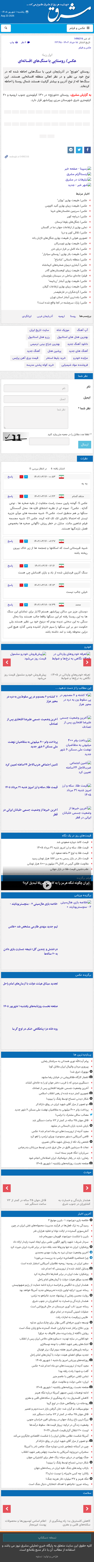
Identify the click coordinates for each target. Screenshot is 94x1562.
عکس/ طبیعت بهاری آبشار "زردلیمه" (67, 281)
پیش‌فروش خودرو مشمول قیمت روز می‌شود (25, 676)
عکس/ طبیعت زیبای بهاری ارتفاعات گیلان (65, 287)
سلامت (87, 1493)
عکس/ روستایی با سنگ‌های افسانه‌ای (47, 61)
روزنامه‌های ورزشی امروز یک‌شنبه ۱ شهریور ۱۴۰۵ (62, 1360)
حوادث (87, 1172)
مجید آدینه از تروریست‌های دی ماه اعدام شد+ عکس (60, 1131)
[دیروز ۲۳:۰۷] (75, 703)
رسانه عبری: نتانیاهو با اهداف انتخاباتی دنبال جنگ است (59, 1484)
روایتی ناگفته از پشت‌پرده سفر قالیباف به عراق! (63, 1333)
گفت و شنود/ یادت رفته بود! (73, 1371)
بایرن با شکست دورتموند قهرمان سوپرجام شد (64, 1236)
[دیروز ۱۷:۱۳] (75, 771)
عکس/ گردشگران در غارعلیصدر (70, 292)
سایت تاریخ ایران (39, 330)
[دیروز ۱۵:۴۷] (75, 933)
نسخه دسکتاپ (47, 1537)
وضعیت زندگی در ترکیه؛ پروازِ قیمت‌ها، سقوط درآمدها (59, 1425)
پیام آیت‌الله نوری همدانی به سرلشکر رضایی (65, 1061)
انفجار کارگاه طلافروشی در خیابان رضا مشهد (65, 1077)
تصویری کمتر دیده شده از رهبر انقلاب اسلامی (64, 1093)
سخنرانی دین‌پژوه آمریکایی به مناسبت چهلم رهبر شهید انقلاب (55, 1452)
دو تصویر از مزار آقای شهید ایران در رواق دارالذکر (62, 1104)
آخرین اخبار (84, 1214)
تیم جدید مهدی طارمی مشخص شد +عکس (33, 926)
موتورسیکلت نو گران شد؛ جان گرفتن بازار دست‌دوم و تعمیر (57, 1409)
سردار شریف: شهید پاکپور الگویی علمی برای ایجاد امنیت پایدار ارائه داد (51, 1242)
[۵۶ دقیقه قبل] (69, 1187)
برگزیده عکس (83, 975)
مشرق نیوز (60, 11)
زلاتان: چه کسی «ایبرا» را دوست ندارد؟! (67, 1473)
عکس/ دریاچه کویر (77, 216)
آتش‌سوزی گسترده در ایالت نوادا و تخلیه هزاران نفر (61, 1231)
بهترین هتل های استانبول (72, 337)
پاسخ (10, 477)
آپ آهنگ (82, 330)
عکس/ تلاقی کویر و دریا (74, 233)
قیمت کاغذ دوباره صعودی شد (73, 842)
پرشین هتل (54, 351)
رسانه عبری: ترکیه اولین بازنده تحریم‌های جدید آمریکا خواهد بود (54, 1290)
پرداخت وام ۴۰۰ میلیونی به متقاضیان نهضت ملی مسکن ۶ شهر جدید (33, 744)
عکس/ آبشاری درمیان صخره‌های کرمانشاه (64, 265)
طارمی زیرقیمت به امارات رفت (72, 1317)
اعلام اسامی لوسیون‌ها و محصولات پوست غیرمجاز (25, 1523)
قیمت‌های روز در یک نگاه (76, 835)
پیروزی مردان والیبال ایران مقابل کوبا (69, 1067)
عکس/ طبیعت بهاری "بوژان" (72, 200)
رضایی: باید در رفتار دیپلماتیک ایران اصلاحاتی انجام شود (59, 1158)
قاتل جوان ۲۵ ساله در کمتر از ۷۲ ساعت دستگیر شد (60, 1120)
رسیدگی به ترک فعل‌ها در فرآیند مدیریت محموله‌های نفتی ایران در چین (50, 1225)
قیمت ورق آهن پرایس (25, 358)
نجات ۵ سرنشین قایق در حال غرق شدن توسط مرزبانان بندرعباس (53, 1147)
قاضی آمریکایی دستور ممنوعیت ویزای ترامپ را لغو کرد (59, 1136)
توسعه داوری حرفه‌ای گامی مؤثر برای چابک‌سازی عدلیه (59, 1323)
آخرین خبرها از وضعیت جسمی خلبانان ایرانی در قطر (30, 812)
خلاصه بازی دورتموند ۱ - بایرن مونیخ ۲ (68, 1220)
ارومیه (61, 316)
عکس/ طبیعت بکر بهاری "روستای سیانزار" (64, 254)
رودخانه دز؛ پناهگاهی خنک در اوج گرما (35, 1028)
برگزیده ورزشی (82, 895)
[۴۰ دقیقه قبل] (75, 990)
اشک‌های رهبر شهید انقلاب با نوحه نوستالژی (64, 1344)
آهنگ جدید (33, 351)
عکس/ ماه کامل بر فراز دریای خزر (69, 249)
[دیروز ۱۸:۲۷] (75, 748)
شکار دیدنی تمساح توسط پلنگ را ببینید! (67, 1099)
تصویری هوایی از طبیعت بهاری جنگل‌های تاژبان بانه (59, 238)
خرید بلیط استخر (56, 358)
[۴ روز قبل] (25, 661)
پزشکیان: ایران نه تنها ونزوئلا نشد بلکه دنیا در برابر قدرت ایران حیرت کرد (49, 1247)
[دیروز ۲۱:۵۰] (47, 885)
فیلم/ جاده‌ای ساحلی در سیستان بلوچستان (64, 276)
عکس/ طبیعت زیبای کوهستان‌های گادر (66, 270)
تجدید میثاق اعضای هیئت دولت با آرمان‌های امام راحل (59, 1355)
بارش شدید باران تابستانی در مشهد (70, 1126)
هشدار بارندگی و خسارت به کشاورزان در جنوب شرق (74, 1202)
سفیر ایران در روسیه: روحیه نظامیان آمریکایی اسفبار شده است (55, 1263)
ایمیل (87, 397)
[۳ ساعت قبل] (75, 1035)
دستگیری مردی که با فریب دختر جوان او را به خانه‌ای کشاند (57, 1083)
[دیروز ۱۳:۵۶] (75, 794)
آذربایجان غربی (45, 316)
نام (88, 386)
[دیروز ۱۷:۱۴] (75, 910)
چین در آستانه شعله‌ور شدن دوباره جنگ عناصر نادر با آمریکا (56, 1446)
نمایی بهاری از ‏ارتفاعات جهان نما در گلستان (64, 227)
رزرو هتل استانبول (39, 337)
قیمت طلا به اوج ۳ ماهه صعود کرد (70, 853)
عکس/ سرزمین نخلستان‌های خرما (69, 211)
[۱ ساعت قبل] (75, 1013)
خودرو (87, 647)
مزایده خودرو (80, 358)
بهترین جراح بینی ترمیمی (45, 344)
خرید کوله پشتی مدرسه (40, 365)
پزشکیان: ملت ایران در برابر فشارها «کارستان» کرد (61, 1274)
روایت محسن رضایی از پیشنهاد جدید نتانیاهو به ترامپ (60, 1296)
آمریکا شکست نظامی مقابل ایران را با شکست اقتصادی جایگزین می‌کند (51, 1436)
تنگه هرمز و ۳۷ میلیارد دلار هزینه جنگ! (67, 1479)
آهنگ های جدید (78, 351)
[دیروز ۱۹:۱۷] (75, 726)
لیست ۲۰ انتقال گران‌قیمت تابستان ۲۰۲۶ (66, 1430)
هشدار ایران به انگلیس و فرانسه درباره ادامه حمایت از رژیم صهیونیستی (50, 1285)
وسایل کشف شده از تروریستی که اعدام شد (65, 1269)
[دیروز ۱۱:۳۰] (75, 955)
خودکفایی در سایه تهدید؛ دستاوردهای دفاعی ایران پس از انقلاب (54, 1339)
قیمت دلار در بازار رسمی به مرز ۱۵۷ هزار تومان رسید (60, 858)
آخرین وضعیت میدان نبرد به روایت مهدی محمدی (62, 1252)
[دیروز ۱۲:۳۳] (75, 816)
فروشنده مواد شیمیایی (74, 365)
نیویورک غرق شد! (79, 1072)
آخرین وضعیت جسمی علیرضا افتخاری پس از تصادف (32, 721)
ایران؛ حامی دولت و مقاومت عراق (70, 1382)
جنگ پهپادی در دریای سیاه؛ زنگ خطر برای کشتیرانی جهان (58, 1457)
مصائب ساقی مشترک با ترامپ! (72, 1115)
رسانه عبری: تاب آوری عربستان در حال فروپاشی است (59, 1306)
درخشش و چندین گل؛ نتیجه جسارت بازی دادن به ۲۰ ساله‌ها (30, 951)
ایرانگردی (26, 316)
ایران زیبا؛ (47, 55)
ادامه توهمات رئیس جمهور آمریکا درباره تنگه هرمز (62, 1393)
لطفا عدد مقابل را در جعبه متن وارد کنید (69, 434)
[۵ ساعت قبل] (25, 1187)
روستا (73, 316)
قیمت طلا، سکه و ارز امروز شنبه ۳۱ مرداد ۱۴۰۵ (31, 787)
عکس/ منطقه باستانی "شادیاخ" (70, 260)
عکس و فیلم (78, 28)
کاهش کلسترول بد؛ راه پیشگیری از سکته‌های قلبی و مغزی (57, 1398)
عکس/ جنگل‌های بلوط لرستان (71, 222)
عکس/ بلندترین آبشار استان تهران (68, 297)
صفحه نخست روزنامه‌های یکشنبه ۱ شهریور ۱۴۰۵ (30, 1006)
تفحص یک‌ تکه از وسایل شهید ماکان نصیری (65, 1142)
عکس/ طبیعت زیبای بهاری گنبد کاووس (66, 206)
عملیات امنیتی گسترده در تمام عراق (69, 1312)
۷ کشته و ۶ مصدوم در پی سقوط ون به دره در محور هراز (32, 699)
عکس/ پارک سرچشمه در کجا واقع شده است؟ (62, 303)
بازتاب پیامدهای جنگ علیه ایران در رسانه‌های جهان (61, 1468)
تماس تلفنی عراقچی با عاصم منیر (71, 1376)
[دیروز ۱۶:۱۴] (69, 661)
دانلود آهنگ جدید (77, 344)
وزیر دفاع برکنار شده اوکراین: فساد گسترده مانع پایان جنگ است (54, 1328)
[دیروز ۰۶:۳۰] (25, 1508)
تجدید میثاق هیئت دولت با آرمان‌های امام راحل (30, 983)
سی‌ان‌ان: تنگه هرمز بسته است (72, 1153)
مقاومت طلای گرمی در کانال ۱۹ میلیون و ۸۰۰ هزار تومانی (58, 864)
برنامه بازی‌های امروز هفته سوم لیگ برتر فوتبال (63, 1350)
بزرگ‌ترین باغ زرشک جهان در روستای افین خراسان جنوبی (58, 1419)
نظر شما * (84, 408)
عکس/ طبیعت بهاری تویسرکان (70, 243)
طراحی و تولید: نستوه (47, 1556)
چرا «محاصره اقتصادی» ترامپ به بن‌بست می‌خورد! (61, 1258)
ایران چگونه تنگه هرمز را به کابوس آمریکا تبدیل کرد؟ (56, 883)
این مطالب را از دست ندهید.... (73, 688)
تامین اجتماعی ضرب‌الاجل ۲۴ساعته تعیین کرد (31, 764)
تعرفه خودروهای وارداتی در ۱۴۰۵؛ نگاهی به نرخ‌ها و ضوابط (70, 676)
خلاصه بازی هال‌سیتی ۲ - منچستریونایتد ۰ (34, 904)
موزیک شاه (63, 330)
